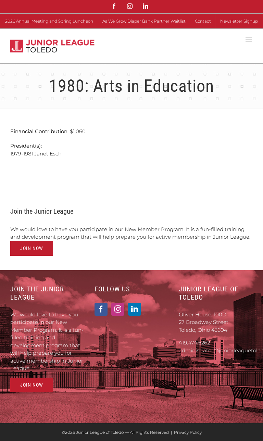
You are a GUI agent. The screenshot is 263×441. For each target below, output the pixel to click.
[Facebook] (101, 309)
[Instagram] (117, 309)
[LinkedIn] (134, 309)
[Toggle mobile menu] (249, 39)
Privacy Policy (188, 432)
